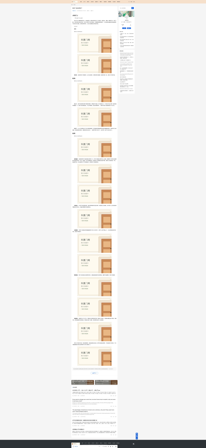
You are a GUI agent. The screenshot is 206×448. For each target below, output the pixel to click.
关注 (124, 28)
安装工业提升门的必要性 (124, 83)
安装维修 (109, 1)
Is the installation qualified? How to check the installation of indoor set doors (126, 65)
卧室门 (88, 1)
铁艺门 (88, 10)
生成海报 (105, 446)
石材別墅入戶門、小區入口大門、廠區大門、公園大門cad (86, 390)
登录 (131, 1)
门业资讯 (114, 1)
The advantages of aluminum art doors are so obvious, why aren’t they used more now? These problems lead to (93, 410)
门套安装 (105, 1)
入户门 (84, 1)
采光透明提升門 (122, 81)
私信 (129, 28)
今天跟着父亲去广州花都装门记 (125, 60)
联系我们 (118, 1)
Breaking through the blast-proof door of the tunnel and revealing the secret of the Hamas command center (126, 54)
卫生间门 (92, 1)
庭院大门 (96, 1)
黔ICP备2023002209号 (99, 444)
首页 (81, 1)
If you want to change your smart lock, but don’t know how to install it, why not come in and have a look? (93, 400)
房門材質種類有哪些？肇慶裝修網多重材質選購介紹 (84, 420)
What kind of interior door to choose (126, 88)
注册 (134, 1)
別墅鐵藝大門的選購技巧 (78, 429)
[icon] (134, 444)
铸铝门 (101, 1)
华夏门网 (73, 10)
